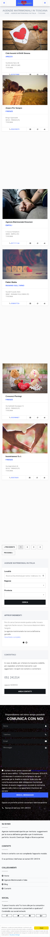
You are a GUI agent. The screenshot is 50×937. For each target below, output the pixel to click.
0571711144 (15, 243)
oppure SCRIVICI (11, 685)
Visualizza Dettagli (14, 935)
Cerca (25, 602)
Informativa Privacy (39, 770)
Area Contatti (25, 691)
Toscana (41, 13)
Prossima (8, 553)
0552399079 (15, 129)
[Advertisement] (25, 160)
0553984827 (15, 417)
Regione (7, 581)
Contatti (7, 888)
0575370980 (15, 74)
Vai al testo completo (12, 637)
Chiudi (41, 928)
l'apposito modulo (39, 854)
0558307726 (15, 303)
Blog (6, 884)
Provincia (8, 590)
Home (7, 13)
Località (7, 571)
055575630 (14, 478)
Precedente (10, 547)
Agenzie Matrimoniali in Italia (23, 13)
